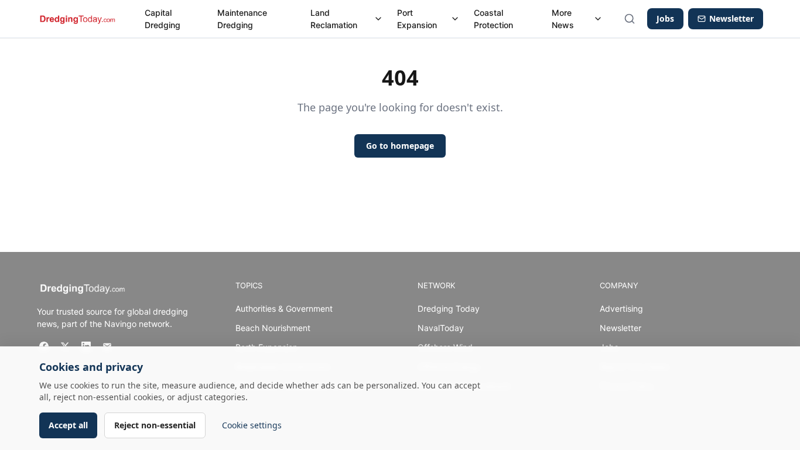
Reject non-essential (155, 425)
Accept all (68, 425)
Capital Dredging (162, 19)
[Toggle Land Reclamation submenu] (378, 18)
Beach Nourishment (272, 328)
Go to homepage (400, 145)
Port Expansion (417, 19)
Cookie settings (252, 425)
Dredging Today (449, 308)
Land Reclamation (333, 19)
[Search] (629, 18)
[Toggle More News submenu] (598, 18)
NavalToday (441, 328)
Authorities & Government (284, 308)
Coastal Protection (493, 19)
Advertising (621, 308)
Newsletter (620, 328)
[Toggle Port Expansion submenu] (455, 18)
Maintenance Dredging (242, 19)
